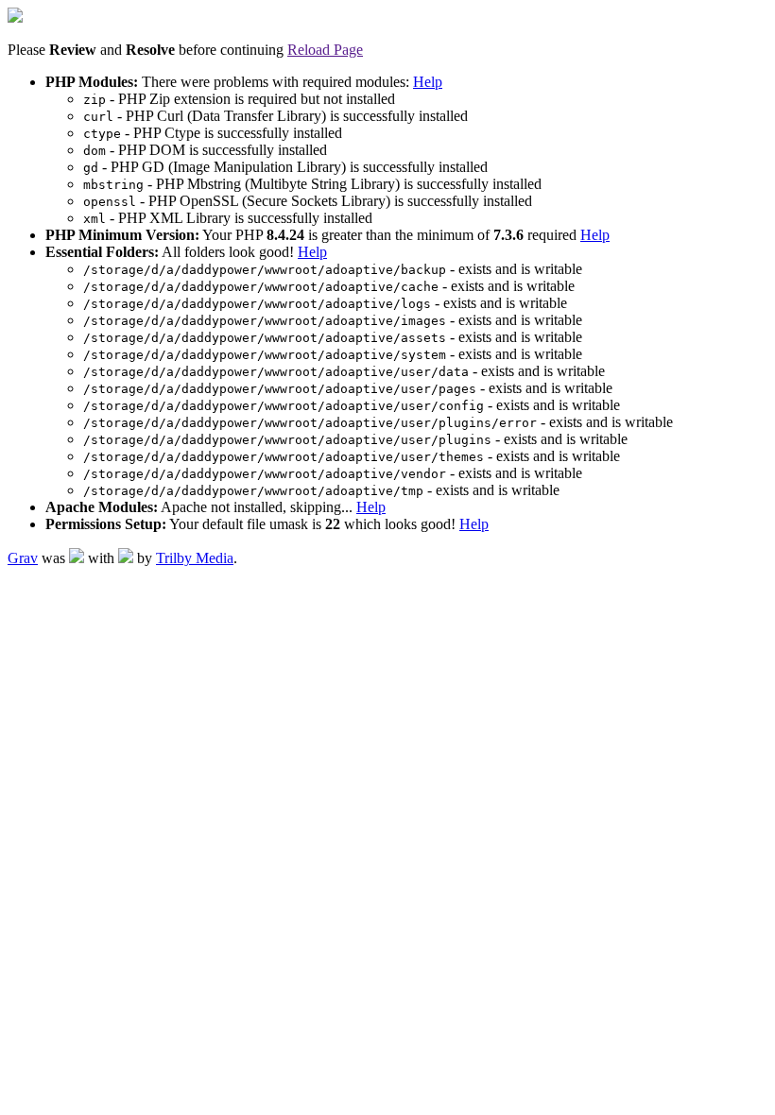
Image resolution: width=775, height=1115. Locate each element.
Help (427, 82)
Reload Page (325, 50)
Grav (23, 558)
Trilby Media (194, 558)
